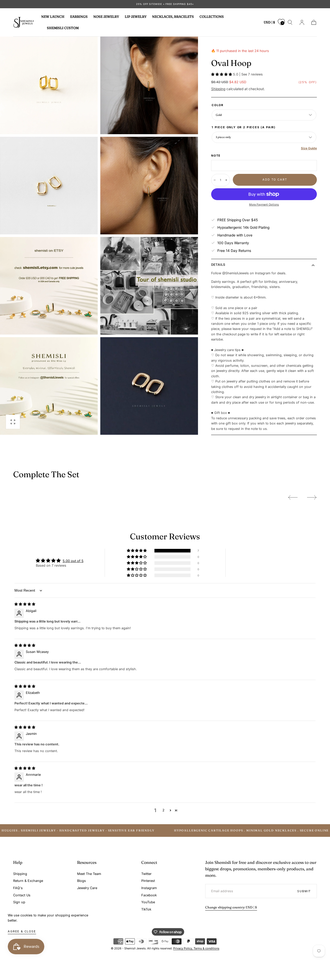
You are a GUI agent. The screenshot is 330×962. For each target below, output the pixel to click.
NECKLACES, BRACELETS (173, 17)
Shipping (218, 89)
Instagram (149, 888)
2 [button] (163, 810)
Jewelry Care (87, 888)
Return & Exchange (28, 881)
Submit (304, 891)
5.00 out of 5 (73, 561)
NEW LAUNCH (52, 17)
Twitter (146, 874)
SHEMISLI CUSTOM (63, 28)
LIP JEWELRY (136, 17)
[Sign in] (302, 22)
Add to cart (274, 179)
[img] (24, 604)
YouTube (148, 902)
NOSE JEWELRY (106, 17)
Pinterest (148, 881)
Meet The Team (89, 874)
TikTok (146, 909)
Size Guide (309, 148)
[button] (269, 23)
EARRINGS (79, 17)
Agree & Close (22, 931)
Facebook (149, 895)
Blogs (81, 881)
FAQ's (18, 888)
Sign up (19, 902)
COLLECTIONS (212, 17)
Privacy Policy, (183, 948)
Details (218, 265)
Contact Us (21, 895)
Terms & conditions (206, 948)
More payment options (264, 204)
